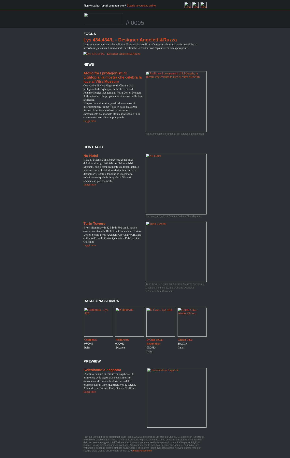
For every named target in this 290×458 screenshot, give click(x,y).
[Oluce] (103, 20)
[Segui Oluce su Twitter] (195, 4)
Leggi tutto (89, 121)
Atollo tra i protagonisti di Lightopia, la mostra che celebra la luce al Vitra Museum (112, 77)
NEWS (88, 64)
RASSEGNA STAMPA (101, 301)
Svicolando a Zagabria (102, 370)
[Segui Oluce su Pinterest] (203, 4)
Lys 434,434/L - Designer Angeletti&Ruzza (130, 39)
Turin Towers (94, 224)
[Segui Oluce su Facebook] (187, 4)
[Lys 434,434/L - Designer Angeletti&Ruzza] (111, 53)
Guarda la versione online (141, 5)
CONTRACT (93, 147)
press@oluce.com (142, 450)
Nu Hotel (90, 156)
